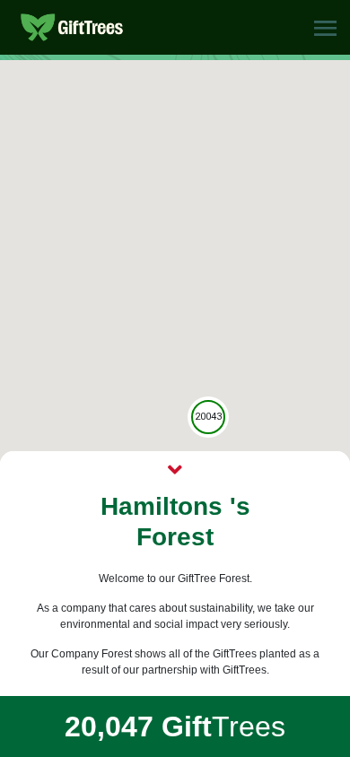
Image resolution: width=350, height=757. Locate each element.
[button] (325, 28)
